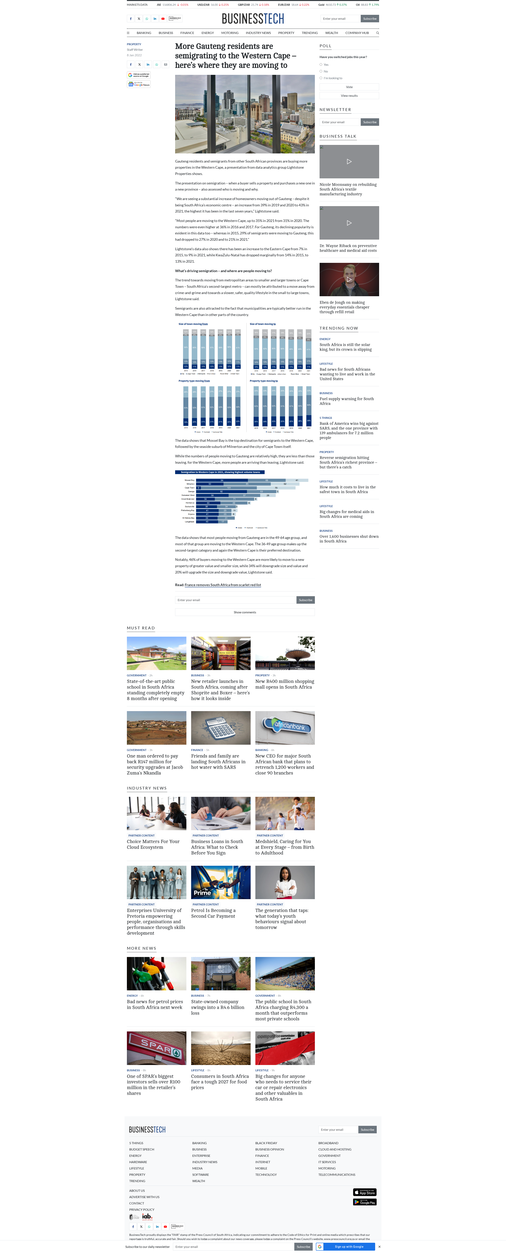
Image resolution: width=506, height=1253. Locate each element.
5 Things (326, 417)
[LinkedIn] (155, 18)
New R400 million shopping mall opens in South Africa (284, 684)
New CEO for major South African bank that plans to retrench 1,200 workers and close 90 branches (284, 764)
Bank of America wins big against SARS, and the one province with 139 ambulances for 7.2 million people (349, 430)
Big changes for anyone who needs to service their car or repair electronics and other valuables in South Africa (283, 1088)
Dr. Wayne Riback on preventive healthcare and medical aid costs (348, 248)
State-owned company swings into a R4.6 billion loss (217, 1007)
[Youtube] (163, 18)
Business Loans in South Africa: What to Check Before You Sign (217, 847)
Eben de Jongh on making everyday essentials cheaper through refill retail (344, 307)
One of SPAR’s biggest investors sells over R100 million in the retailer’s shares (153, 1085)
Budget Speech (141, 1149)
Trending (310, 33)
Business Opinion (269, 1149)
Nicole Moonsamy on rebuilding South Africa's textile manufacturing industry (348, 189)
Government (136, 675)
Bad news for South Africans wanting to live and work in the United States (347, 374)
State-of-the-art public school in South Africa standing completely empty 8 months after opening (155, 690)
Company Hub (357, 33)
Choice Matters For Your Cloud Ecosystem (153, 844)
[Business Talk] (174, 18)
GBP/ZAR (244, 4)
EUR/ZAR (284, 4)
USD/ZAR (203, 4)
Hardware (138, 1162)
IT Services (327, 1162)
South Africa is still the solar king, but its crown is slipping (346, 347)
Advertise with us (144, 1197)
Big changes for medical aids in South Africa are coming (347, 514)
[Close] (379, 1246)
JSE (159, 4)
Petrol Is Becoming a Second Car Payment (213, 913)
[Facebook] (130, 18)
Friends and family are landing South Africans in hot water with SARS (218, 761)
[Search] (377, 33)
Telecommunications (336, 1174)
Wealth (331, 33)
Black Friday (266, 1143)
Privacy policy (141, 1209)
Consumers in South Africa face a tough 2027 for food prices (220, 1082)
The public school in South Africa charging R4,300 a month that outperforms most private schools (283, 1010)
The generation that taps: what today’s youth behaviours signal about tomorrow (282, 919)
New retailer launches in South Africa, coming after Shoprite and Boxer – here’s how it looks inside (220, 690)
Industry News (258, 33)
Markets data (137, 4)
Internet (262, 1162)
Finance (187, 33)
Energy (208, 33)
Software (200, 1174)
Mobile (261, 1168)
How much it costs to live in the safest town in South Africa (348, 489)
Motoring (230, 33)
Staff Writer (135, 49)
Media (197, 1168)
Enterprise (201, 1155)
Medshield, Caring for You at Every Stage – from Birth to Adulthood (284, 847)
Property (286, 33)
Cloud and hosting (334, 1149)
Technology (266, 1174)
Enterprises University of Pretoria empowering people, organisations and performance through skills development (156, 922)
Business (166, 33)
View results (349, 95)
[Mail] (165, 64)
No (326, 71)
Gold (321, 4)
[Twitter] (139, 18)
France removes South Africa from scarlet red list (223, 585)
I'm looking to (333, 78)
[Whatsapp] (147, 18)
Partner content (141, 835)
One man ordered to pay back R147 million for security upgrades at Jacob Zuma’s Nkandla (155, 764)
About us (137, 1190)
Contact (136, 1203)
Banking (144, 33)
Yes (326, 64)
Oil (358, 4)
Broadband (328, 1143)
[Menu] (128, 33)
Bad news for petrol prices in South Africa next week (155, 1004)
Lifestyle (197, 1070)
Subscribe (370, 18)
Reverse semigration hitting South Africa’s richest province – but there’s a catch (348, 462)
